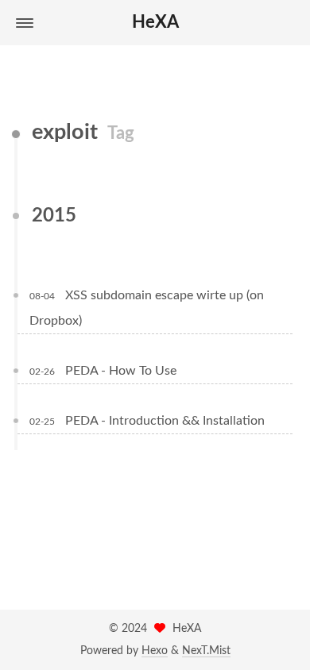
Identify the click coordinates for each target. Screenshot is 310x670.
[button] (24, 23)
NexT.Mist (206, 651)
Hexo (154, 651)
